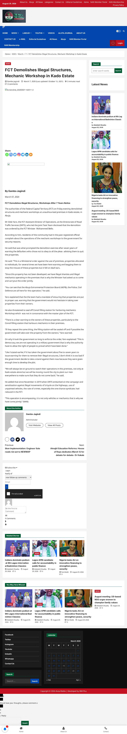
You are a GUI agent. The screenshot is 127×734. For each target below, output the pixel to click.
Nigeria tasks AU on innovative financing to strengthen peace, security (105, 198)
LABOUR (26, 33)
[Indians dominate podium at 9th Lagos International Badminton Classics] (17, 548)
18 (59, 666)
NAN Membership (116, 2)
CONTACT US (10, 39)
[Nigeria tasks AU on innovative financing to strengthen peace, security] (71, 548)
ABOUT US (80, 33)
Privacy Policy (118, 5)
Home (86, 2)
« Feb (49, 680)
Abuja (31, 2)
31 (54, 676)
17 (54, 666)
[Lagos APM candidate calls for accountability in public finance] (44, 548)
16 (49, 666)
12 (64, 661)
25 (59, 671)
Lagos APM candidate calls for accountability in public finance (44, 563)
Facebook (9, 635)
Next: (67, 450)
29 (78, 671)
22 (78, 666)
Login (120, 43)
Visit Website (35, 425)
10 (54, 661)
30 (49, 676)
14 (73, 661)
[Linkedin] (27, 154)
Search (96, 64)
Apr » (78, 680)
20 (68, 666)
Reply (3, 715)
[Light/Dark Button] (118, 31)
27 (68, 671)
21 (73, 666)
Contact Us (59, 2)
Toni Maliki (65, 572)
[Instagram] (19, 154)
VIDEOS (51, 33)
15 (78, 661)
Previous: (22, 448)
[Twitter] (15, 154)
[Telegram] (23, 154)
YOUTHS (38, 33)
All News (39, 2)
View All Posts (54, 425)
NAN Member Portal (98, 2)
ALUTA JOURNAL (65, 33)
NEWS (14, 33)
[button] (3, 27)
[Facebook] (11, 154)
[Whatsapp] (7, 154)
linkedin (8, 654)
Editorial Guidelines (74, 2)
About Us (23, 2)
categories (49, 2)
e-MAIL (22, 39)
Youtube (8, 649)
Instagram (9, 644)
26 (64, 671)
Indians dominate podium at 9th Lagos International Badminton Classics (17, 563)
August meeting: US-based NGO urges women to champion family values (106, 214)
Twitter (8, 639)
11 (59, 661)
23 (49, 671)
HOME (5, 33)
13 (68, 661)
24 (54, 671)
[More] (30, 154)
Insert (25, 723)
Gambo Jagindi (13, 81)
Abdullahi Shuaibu (13, 569)
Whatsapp (9, 659)
